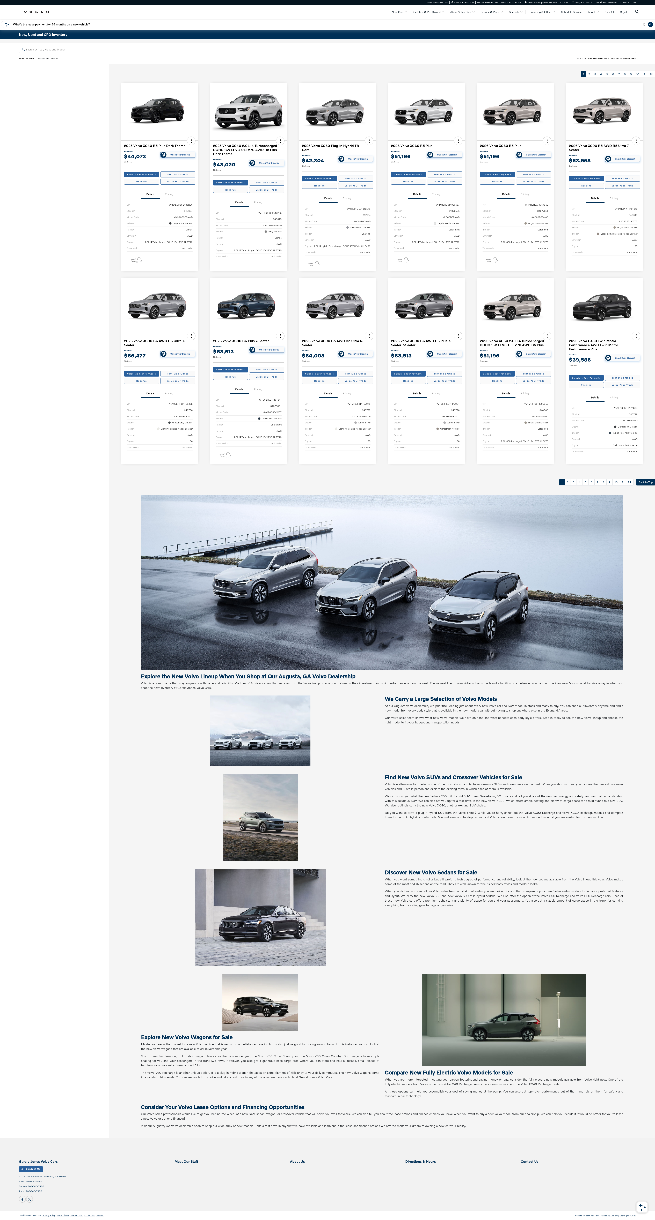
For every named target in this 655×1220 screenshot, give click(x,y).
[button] (191, 141)
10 (637, 74)
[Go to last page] (651, 74)
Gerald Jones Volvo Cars (30, 1215)
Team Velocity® (592, 1215)
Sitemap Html (76, 1215)
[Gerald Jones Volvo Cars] (37, 11)
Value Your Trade (178, 181)
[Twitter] (29, 1199)
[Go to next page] (644, 74)
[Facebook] (22, 1199)
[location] (526, 2)
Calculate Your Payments (141, 174)
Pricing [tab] (169, 194)
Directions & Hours (420, 1161)
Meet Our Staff (186, 1161)
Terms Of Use (63, 1215)
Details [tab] (150, 194)
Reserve (141, 181)
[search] (637, 12)
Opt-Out (100, 1215)
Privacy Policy (48, 1215)
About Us (297, 1161)
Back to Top (645, 482)
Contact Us (33, 1168)
